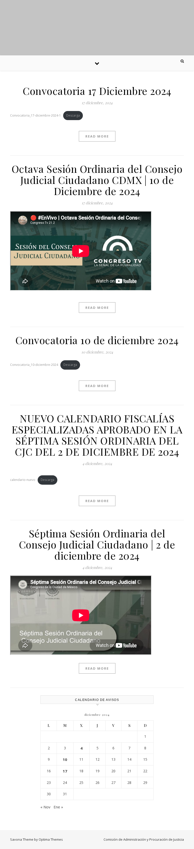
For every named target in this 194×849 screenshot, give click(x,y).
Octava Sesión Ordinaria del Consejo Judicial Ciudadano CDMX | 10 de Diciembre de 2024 (97, 180)
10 (65, 759)
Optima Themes (51, 839)
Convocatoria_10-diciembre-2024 (34, 365)
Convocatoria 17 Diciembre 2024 (97, 90)
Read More (97, 136)
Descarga (73, 115)
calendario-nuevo (22, 480)
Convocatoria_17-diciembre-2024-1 (35, 115)
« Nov (45, 806)
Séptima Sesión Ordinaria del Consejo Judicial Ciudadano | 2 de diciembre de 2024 (97, 544)
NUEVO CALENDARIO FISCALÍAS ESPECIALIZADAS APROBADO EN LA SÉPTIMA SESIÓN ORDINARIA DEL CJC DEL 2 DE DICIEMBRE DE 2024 (97, 435)
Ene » (58, 806)
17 (65, 771)
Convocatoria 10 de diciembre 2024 (97, 340)
